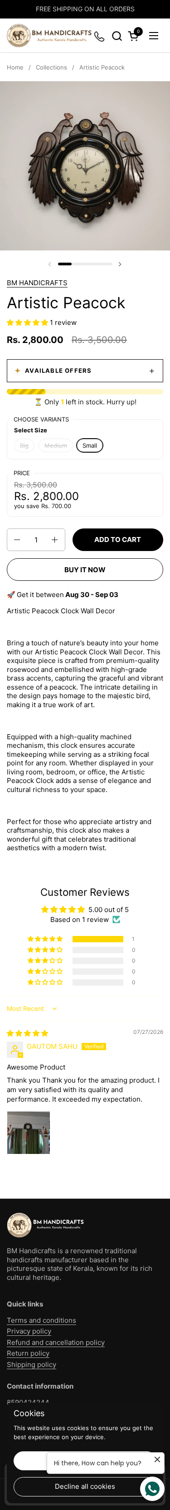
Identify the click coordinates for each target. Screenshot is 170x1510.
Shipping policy (31, 1364)
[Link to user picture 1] (28, 1132)
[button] (116, 36)
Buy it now (85, 569)
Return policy (28, 1353)
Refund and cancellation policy (56, 1342)
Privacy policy (29, 1331)
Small (90, 445)
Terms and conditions (41, 1320)
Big (24, 445)
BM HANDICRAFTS (37, 282)
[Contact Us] (100, 36)
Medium (55, 445)
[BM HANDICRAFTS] (49, 35)
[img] (27, 1033)
